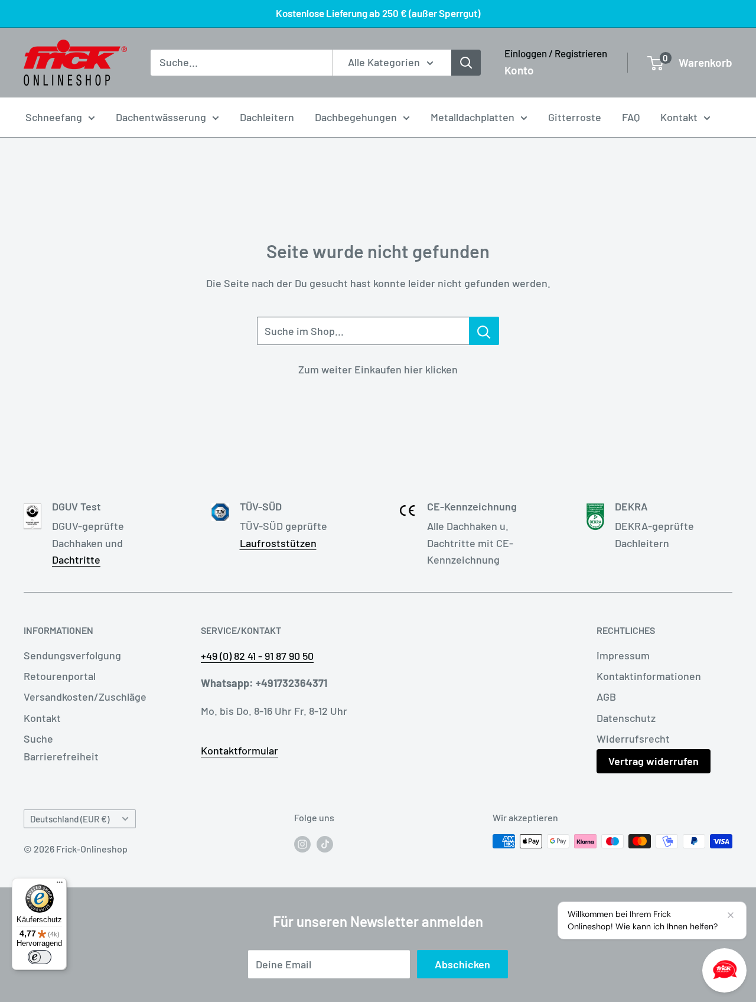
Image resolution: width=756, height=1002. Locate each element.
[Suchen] (466, 63)
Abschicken (462, 964)
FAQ (631, 116)
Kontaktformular (239, 750)
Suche (38, 738)
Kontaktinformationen (649, 675)
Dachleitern (267, 116)
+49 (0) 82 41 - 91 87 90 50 (257, 655)
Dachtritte (76, 559)
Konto (519, 70)
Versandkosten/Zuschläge (85, 696)
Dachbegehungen (356, 116)
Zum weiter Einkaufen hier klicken (378, 369)
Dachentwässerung (161, 116)
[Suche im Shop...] (484, 331)
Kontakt (679, 116)
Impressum (623, 655)
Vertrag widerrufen (653, 760)
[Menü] (60, 885)
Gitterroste (574, 116)
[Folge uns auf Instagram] (302, 843)
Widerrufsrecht (633, 738)
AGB (606, 696)
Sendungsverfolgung (72, 655)
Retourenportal (60, 675)
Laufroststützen (278, 542)
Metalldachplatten (472, 116)
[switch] (39, 957)
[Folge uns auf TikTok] (325, 843)
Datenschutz (626, 717)
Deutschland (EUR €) (69, 819)
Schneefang (53, 116)
